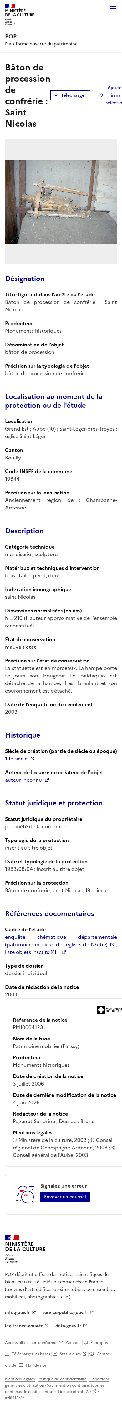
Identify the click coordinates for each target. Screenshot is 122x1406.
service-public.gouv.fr (65, 1312)
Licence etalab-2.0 (74, 1391)
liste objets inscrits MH (32, 952)
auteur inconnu (23, 780)
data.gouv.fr (68, 1325)
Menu (113, 9)
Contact (73, 1343)
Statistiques (70, 1354)
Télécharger (73, 95)
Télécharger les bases (31, 1354)
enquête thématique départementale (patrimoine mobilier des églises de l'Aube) (61, 940)
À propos (99, 1343)
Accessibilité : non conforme (30, 1343)
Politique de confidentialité (62, 1379)
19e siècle (16, 758)
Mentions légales (20, 1379)
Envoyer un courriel (65, 1197)
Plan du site (36, 1365)
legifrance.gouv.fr (24, 1325)
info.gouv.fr (17, 1312)
